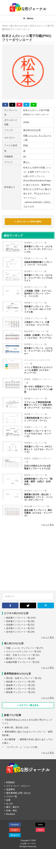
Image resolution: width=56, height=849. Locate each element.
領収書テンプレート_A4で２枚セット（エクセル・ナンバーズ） (38, 449)
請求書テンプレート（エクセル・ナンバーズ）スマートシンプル (38, 249)
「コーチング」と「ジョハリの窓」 (22, 747)
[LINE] (33, 105)
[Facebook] (5, 105)
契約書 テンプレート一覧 (18, 682)
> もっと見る (47, 525)
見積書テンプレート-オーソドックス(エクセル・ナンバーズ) (37, 433)
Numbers (10, 814)
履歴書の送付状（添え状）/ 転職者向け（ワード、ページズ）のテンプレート (38, 497)
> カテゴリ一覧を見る (28, 705)
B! (46, 605)
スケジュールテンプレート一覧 (21, 651)
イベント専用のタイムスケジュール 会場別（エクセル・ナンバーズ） (38, 370)
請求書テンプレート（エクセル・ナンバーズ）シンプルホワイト (38, 278)
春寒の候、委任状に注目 (17, 727)
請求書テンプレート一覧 (18, 628)
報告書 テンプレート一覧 (18, 692)
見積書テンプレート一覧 (18, 625)
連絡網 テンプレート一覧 (18, 685)
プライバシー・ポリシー (18, 786)
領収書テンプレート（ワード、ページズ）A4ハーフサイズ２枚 (37, 309)
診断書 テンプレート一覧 (18, 689)
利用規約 (10, 782)
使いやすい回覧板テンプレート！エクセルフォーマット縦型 (38, 389)
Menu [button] (30, 18)
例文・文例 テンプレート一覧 (20, 655)
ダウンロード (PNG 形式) (29, 221)
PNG (25, 145)
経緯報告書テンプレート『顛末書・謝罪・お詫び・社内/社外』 (38, 481)
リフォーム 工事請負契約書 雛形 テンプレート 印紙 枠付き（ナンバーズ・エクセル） (38, 405)
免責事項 (10, 789)
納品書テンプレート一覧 (18, 618)
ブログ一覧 (11, 796)
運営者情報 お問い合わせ (18, 793)
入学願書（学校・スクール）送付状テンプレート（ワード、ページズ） (38, 293)
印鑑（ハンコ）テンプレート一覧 (22, 648)
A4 (24, 156)
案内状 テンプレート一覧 (18, 658)
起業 (8, 800)
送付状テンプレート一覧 (18, 632)
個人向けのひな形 (32, 130)
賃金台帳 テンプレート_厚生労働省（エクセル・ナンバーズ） (38, 513)
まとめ (9, 803)
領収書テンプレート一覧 (18, 621)
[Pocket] (19, 105)
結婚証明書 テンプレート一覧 (20, 662)
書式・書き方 (12, 807)
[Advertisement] (28, 560)
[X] (12, 105)
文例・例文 (11, 810)
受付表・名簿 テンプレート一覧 (21, 678)
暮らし (26, 162)
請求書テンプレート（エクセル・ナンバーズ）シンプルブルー (38, 351)
